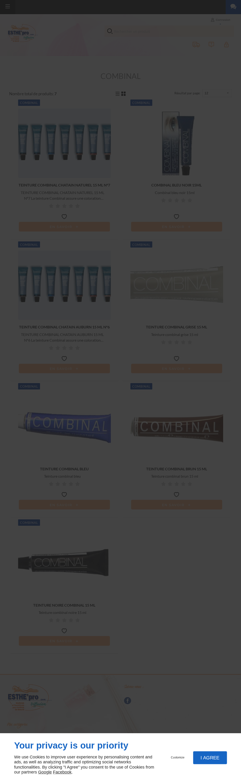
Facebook (62, 772)
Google (45, 772)
